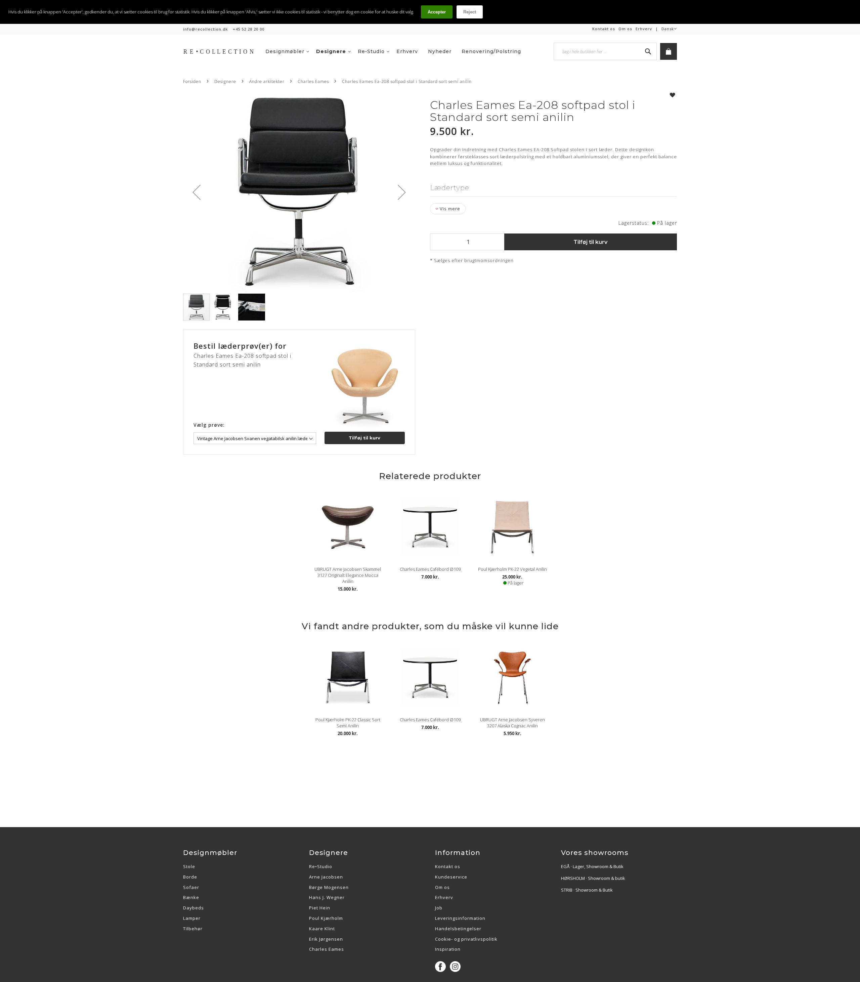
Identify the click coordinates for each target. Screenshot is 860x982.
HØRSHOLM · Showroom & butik (593, 878)
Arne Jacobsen (326, 877)
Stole (189, 866)
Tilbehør (193, 929)
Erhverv (644, 28)
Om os (625, 28)
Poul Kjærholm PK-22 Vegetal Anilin (512, 569)
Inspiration (448, 949)
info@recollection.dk (205, 29)
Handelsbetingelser (458, 929)
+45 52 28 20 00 (248, 29)
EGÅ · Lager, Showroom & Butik (592, 866)
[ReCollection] (221, 51)
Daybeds (193, 908)
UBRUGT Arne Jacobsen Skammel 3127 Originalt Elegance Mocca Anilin (347, 575)
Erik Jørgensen (326, 939)
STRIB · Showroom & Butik (587, 890)
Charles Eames (314, 81)
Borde (190, 877)
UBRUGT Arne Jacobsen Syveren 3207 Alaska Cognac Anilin (512, 723)
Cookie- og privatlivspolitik (466, 939)
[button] (669, 29)
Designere (225, 81)
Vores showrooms (595, 853)
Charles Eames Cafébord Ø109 (430, 569)
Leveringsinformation (460, 918)
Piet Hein (319, 908)
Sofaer (191, 887)
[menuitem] (287, 51)
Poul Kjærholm (326, 918)
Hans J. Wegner (327, 897)
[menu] (398, 51)
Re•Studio (320, 866)
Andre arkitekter (267, 81)
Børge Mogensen (329, 887)
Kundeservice (451, 877)
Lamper (192, 918)
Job (438, 908)
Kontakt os (603, 28)
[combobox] (605, 51)
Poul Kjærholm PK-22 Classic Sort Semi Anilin (347, 723)
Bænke (191, 897)
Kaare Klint (322, 929)
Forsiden (192, 81)
